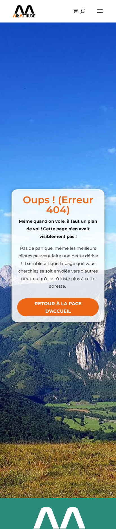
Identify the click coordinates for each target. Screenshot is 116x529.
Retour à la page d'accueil (58, 307)
